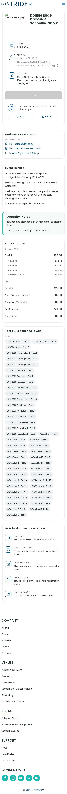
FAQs (4, 750)
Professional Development (17, 727)
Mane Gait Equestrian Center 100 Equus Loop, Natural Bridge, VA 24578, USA (38, 83)
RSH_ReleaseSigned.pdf (24, 146)
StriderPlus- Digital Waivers (17, 691)
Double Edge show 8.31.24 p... (26, 155)
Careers (6, 655)
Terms (5, 649)
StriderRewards (10, 733)
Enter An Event (10, 720)
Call (24, 119)
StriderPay (7, 697)
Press (5, 636)
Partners (6, 643)
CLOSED (34, 97)
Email (49, 119)
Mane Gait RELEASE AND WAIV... (27, 150)
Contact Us (8, 762)
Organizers (8, 678)
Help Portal (8, 756)
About (5, 630)
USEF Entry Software (13, 703)
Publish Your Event (12, 672)
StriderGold (8, 685)
